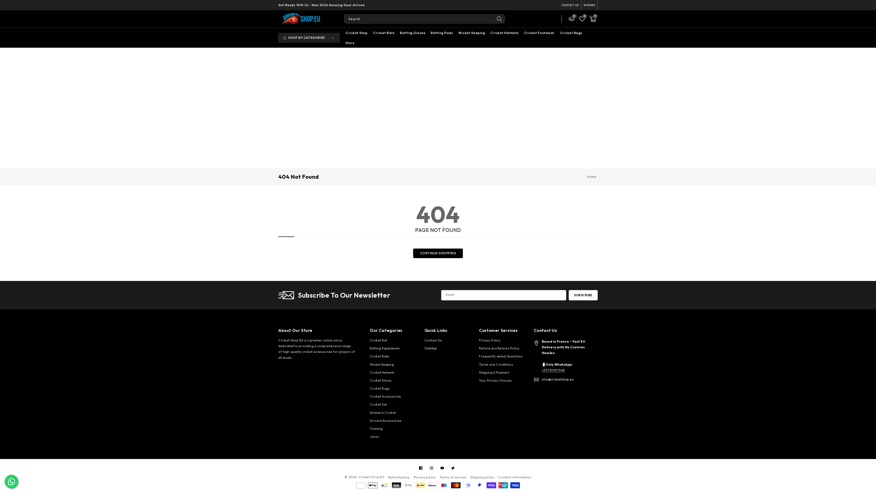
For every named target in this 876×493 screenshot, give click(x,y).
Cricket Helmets (504, 33)
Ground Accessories (386, 421)
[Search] (500, 19)
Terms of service (453, 477)
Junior (375, 437)
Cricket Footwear (539, 33)
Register (549, 19)
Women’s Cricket (383, 413)
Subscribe (583, 295)
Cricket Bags (571, 33)
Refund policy (399, 477)
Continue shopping (438, 253)
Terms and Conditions (496, 364)
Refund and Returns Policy (499, 348)
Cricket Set (378, 404)
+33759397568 (553, 370)
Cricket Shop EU (371, 477)
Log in (534, 19)
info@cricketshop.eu (558, 379)
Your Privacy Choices (495, 380)
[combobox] (419, 19)
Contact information (514, 477)
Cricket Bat (378, 340)
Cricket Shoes (381, 380)
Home (591, 177)
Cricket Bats (383, 33)
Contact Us (570, 5)
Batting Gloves (412, 33)
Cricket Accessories (385, 396)
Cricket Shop (357, 33)
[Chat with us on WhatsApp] (11, 481)
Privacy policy (425, 477)
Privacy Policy (489, 340)
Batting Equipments (385, 348)
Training (376, 429)
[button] (593, 19)
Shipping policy (482, 477)
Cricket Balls (379, 356)
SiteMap (589, 5)
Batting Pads (442, 33)
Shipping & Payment (494, 372)
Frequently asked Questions (500, 356)
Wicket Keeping (471, 33)
